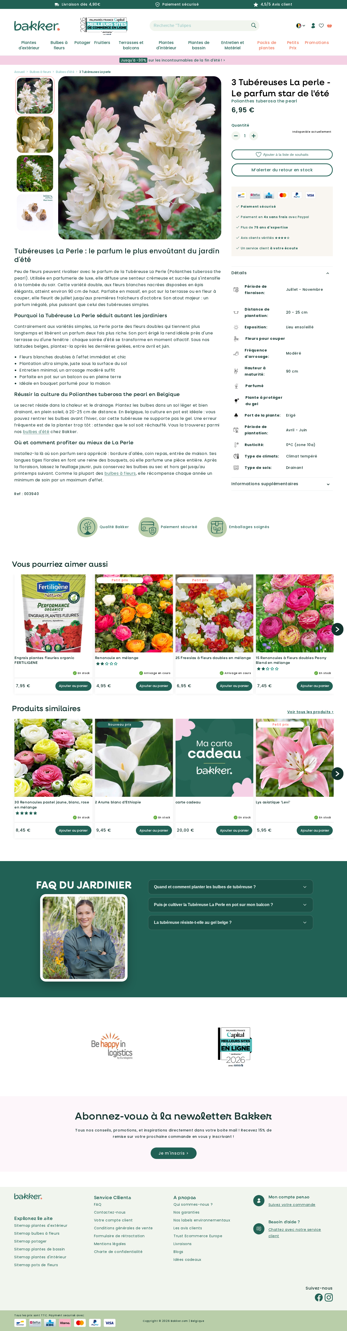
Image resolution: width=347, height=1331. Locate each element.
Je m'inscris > (174, 1153)
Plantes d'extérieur (29, 45)
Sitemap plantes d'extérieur (40, 1225)
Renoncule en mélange (117, 657)
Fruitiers (102, 42)
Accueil (19, 72)
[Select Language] (300, 27)
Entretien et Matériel (232, 45)
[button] (141, 26)
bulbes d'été (36, 432)
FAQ (98, 1204)
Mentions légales (110, 1243)
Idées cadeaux (187, 1259)
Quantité (240, 125)
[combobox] (204, 25)
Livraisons (183, 1243)
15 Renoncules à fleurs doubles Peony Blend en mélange (291, 660)
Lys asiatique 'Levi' (273, 802)
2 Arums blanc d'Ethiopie (118, 802)
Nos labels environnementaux (202, 1220)
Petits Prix (293, 45)
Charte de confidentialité (118, 1251)
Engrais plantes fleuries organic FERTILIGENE (44, 660)
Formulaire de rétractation (119, 1235)
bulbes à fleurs (120, 473)
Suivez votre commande (292, 1204)
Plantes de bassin (198, 45)
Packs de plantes (266, 45)
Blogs (178, 1251)
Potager (82, 42)
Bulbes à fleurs (59, 45)
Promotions (317, 42)
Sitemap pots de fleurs (36, 1264)
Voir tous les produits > (310, 711)
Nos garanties (187, 1212)
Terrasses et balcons (131, 45)
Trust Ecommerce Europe (198, 1235)
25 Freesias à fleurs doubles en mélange (213, 657)
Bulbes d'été (65, 72)
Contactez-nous (110, 1212)
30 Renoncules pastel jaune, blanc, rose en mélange (51, 804)
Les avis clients (188, 1228)
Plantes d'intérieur (166, 45)
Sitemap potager (30, 1241)
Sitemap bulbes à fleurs (37, 1233)
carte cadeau (188, 802)
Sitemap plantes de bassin (39, 1249)
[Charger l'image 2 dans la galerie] (34, 95)
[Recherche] (253, 25)
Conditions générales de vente (123, 1228)
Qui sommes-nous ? (193, 1204)
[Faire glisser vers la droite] (337, 629)
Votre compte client (113, 1220)
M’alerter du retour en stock (282, 170)
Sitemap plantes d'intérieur (40, 1257)
